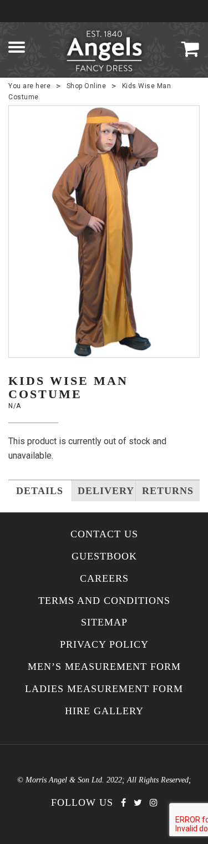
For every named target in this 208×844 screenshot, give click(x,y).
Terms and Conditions (104, 601)
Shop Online (86, 86)
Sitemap (104, 622)
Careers (104, 578)
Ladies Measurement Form (104, 689)
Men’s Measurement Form (104, 667)
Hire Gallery (104, 711)
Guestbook (104, 556)
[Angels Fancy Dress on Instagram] (154, 802)
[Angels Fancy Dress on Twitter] (138, 802)
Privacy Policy (104, 644)
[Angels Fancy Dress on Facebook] (123, 802)
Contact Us (104, 534)
